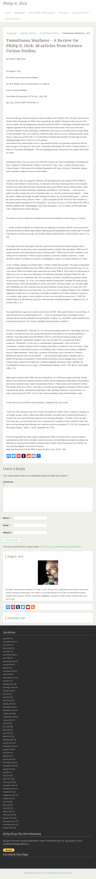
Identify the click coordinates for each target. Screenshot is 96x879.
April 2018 (6, 674)
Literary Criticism (80, 12)
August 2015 (7, 720)
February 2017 (8, 684)
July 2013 (6, 772)
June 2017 (6, 681)
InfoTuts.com (40, 873)
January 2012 (8, 818)
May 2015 (6, 730)
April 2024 (6, 638)
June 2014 (6, 753)
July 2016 (6, 694)
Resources (63, 12)
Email (6, 525)
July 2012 (6, 802)
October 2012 (8, 792)
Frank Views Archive (49, 33)
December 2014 (9, 746)
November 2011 (9, 824)
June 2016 (6, 697)
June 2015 (6, 726)
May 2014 (6, 756)
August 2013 (7, 769)
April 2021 (6, 651)
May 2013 (6, 775)
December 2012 (9, 785)
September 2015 (9, 717)
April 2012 (6, 808)
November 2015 (9, 710)
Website (7, 532)
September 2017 (9, 677)
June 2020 (6, 658)
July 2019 (6, 668)
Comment (8, 483)
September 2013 (9, 766)
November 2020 (9, 655)
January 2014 (8, 759)
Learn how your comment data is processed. (60, 546)
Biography (19, 12)
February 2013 (8, 782)
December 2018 (9, 671)
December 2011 (9, 821)
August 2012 (7, 798)
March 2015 (7, 736)
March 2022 (7, 648)
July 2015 (6, 723)
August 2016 (7, 691)
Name (7, 518)
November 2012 (9, 788)
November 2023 (9, 642)
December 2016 (9, 687)
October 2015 (8, 713)
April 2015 (6, 733)
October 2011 (8, 828)
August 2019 (7, 664)
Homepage (11, 33)
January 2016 (8, 704)
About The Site (12, 18)
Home (8, 12)
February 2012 (8, 815)
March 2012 (7, 811)
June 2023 (6, 645)
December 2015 (9, 707)
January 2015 (8, 743)
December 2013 (9, 762)
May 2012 (6, 805)
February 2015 (8, 739)
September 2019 (9, 661)
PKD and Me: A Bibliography (41, 12)
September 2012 (9, 795)
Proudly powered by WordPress (59, 873)
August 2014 (7, 749)
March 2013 (7, 779)
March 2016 (7, 700)
